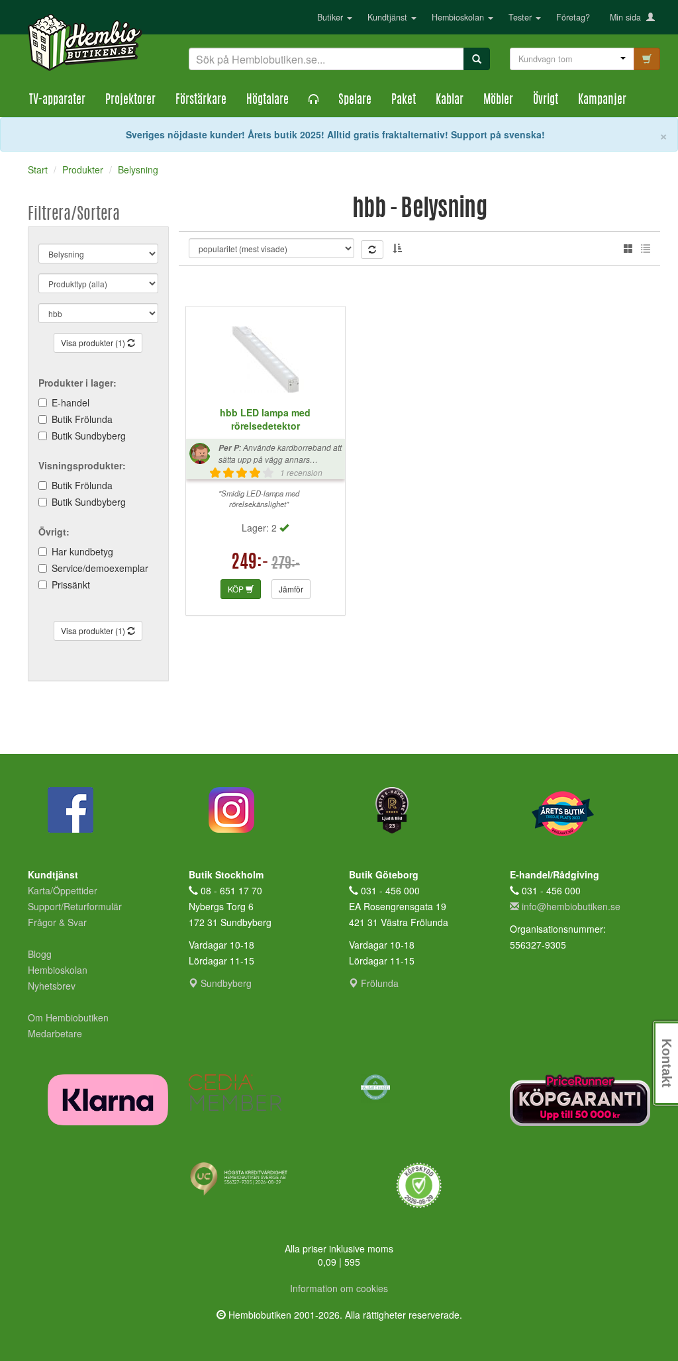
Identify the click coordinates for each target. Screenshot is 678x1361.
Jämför (291, 588)
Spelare (354, 101)
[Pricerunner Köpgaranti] (580, 1099)
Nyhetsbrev (51, 985)
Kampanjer (602, 101)
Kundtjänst (388, 17)
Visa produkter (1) (94, 342)
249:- (250, 563)
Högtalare (267, 101)
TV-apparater (57, 101)
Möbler (498, 101)
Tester (521, 17)
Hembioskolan (459, 17)
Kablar (449, 101)
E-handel (70, 402)
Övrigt (545, 101)
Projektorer (130, 101)
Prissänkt (71, 584)
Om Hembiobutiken (68, 1017)
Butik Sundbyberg (89, 435)
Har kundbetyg (82, 551)
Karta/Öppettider (62, 890)
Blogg (40, 954)
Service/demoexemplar (100, 568)
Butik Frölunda (82, 419)
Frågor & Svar (57, 922)
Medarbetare (55, 1033)
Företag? (573, 17)
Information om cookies (339, 1288)
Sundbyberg (225, 983)
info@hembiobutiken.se (571, 906)
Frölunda (378, 983)
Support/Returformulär (75, 906)
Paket (403, 101)
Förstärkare (200, 101)
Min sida (628, 17)
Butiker (331, 17)
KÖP (237, 588)
